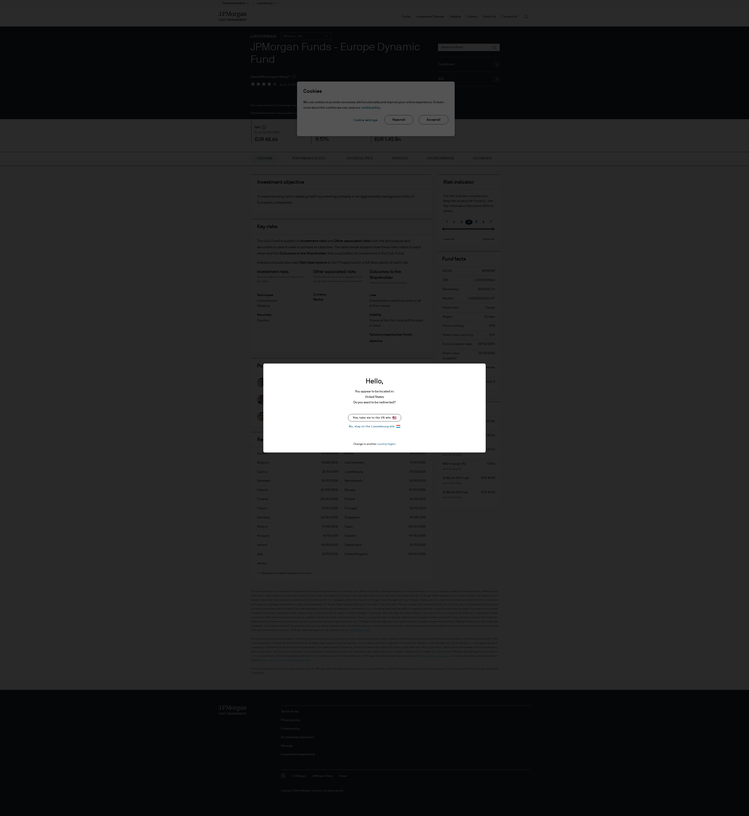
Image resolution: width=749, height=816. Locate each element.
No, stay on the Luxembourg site (372, 426)
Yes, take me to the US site (372, 417)
